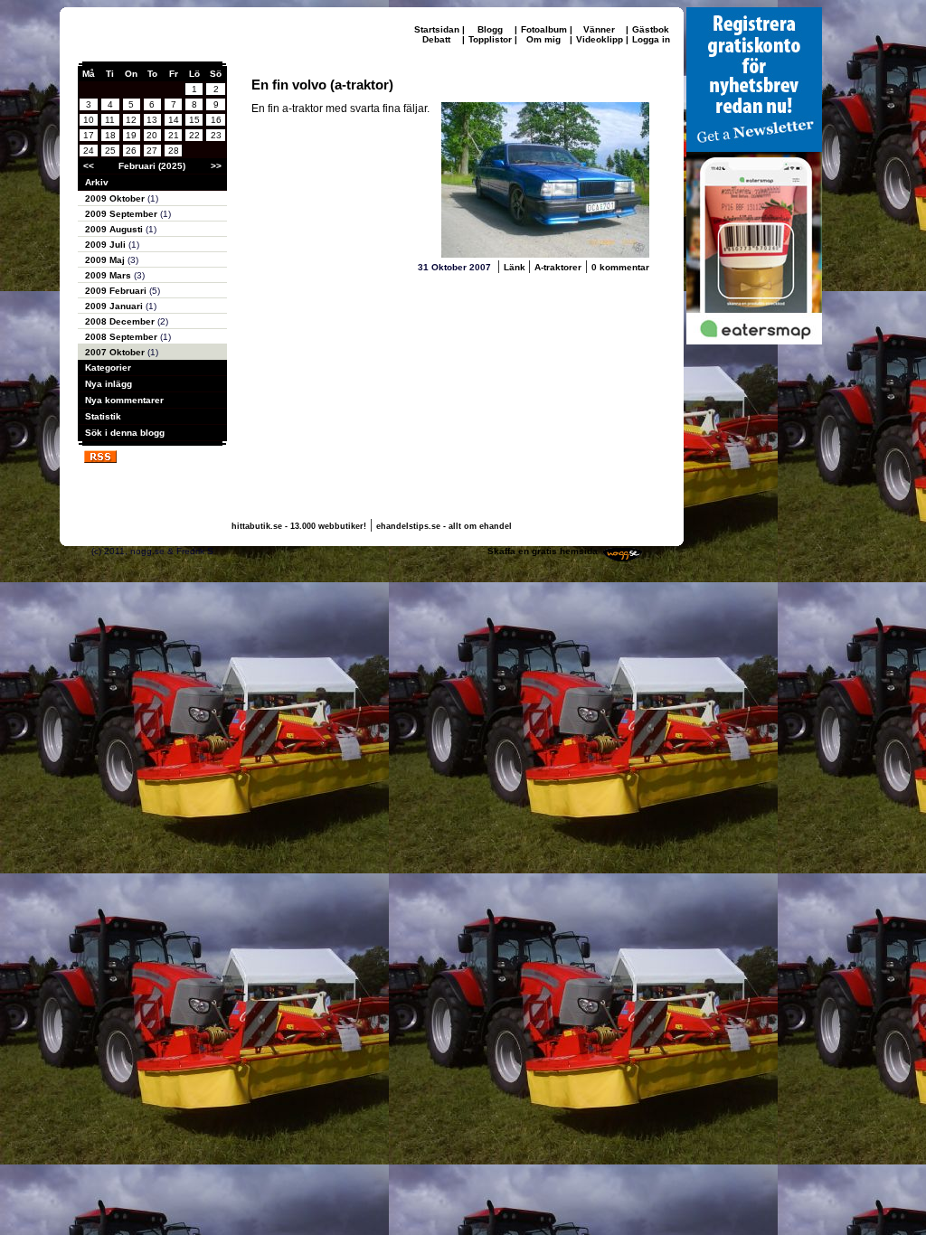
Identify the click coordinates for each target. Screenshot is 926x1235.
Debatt (436, 39)
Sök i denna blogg (125, 433)
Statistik (103, 416)
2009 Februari (117, 291)
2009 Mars (109, 275)
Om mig (543, 39)
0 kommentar (620, 267)
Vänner (599, 29)
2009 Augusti (115, 229)
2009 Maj (106, 260)
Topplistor (490, 39)
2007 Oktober (116, 352)
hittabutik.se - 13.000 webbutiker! (299, 526)
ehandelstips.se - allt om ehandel (444, 526)
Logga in (651, 39)
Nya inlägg (108, 384)
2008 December (121, 321)
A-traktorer (557, 267)
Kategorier (108, 367)
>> (216, 166)
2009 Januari (115, 306)
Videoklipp (599, 39)
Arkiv (97, 182)
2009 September (122, 214)
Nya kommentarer (124, 400)
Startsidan (436, 29)
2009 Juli (106, 245)
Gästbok (650, 29)
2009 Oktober (116, 198)
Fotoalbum (544, 29)
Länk (516, 267)
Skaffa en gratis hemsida (542, 551)
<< (88, 166)
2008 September (122, 337)
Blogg (490, 29)
